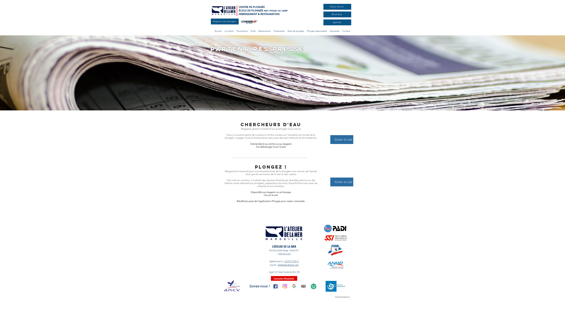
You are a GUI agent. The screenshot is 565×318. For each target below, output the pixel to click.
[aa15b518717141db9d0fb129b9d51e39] (303, 286)
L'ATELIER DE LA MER (284, 246)
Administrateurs (342, 296)
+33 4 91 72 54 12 (291, 261)
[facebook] (275, 286)
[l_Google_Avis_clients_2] (294, 286)
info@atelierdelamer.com (288, 265)
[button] (242, 31)
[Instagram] (285, 286)
